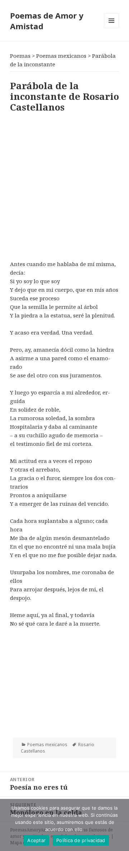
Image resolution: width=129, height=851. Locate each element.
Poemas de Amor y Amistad (46, 20)
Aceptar (36, 840)
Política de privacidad (80, 840)
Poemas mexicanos (47, 745)
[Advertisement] (64, 185)
